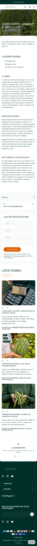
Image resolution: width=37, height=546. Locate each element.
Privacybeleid (14, 540)
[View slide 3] (19, 456)
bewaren (6, 386)
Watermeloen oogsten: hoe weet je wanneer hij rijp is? (16, 365)
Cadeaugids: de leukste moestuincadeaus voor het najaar (18, 312)
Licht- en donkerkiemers (13, 206)
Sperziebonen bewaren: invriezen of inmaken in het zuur (16, 415)
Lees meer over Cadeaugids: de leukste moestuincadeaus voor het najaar (18, 328)
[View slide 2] (17, 456)
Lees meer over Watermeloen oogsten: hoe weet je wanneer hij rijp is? (16, 378)
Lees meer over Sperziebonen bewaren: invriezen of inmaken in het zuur (17, 429)
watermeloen (6, 341)
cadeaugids (6, 285)
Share (5, 197)
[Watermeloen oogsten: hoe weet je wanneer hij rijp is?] (18, 345)
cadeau (5, 282)
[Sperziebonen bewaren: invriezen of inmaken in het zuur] (18, 396)
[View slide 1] (15, 456)
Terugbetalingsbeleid (7, 540)
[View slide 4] (22, 456)
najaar (5, 292)
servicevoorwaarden (19, 256)
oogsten (5, 338)
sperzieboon (6, 395)
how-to (5, 335)
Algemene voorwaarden (23, 540)
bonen (5, 389)
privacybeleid (7, 256)
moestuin (6, 288)
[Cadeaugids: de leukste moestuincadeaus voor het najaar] (18, 292)
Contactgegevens (18, 542)
